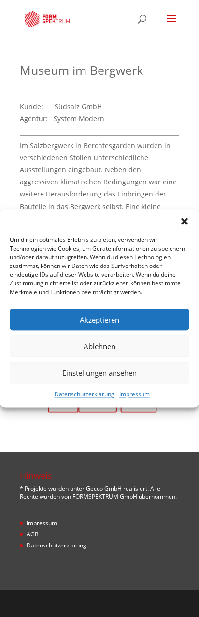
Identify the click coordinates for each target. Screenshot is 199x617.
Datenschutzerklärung (84, 394)
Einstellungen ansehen (99, 373)
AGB (33, 534)
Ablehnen (99, 346)
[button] (184, 221)
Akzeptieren (99, 319)
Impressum (134, 394)
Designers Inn (114, 603)
